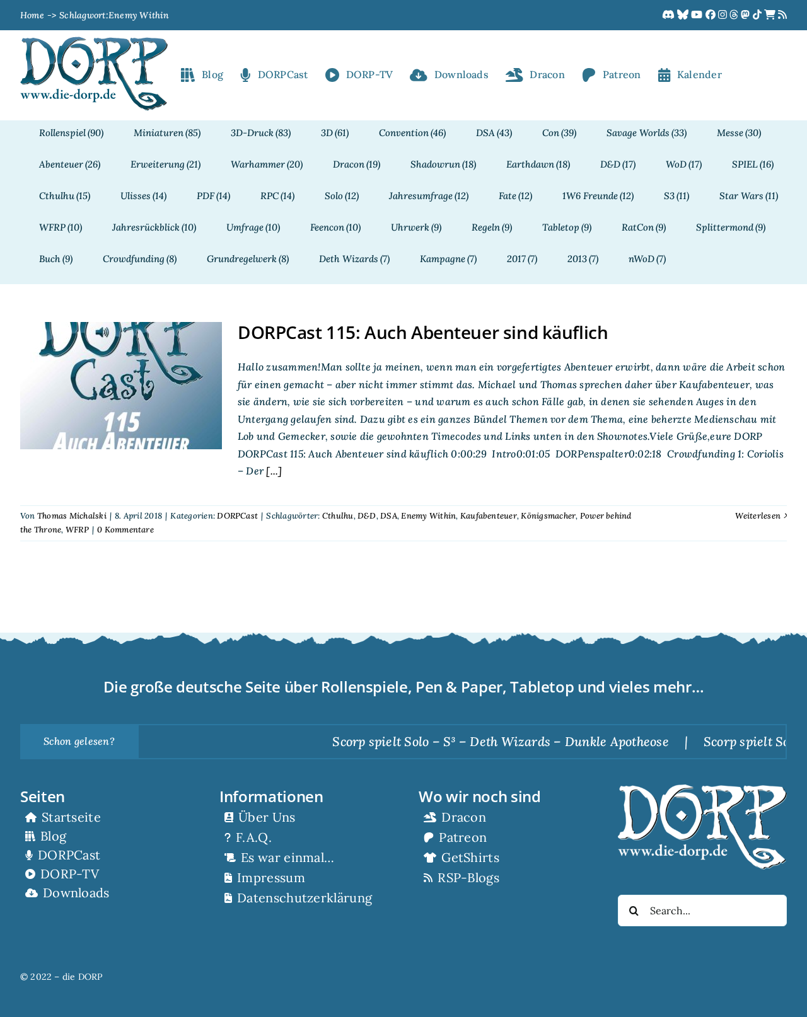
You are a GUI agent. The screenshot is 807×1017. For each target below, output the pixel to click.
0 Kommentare (125, 529)
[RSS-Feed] (782, 15)
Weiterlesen (758, 515)
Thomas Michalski (72, 515)
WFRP (77, 529)
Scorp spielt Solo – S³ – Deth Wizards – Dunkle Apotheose (472, 741)
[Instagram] (723, 15)
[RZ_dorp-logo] (94, 41)
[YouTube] (698, 15)
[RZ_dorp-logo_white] (702, 789)
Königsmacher (548, 515)
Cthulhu (338, 515)
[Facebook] (711, 15)
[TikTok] (758, 15)
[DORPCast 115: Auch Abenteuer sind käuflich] (121, 385)
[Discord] (669, 15)
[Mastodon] (746, 15)
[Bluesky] (684, 15)
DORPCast (237, 515)
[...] (273, 470)
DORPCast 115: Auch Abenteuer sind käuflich (423, 332)
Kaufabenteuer (488, 515)
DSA (388, 515)
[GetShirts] (771, 15)
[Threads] (735, 15)
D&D (366, 515)
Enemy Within (428, 515)
